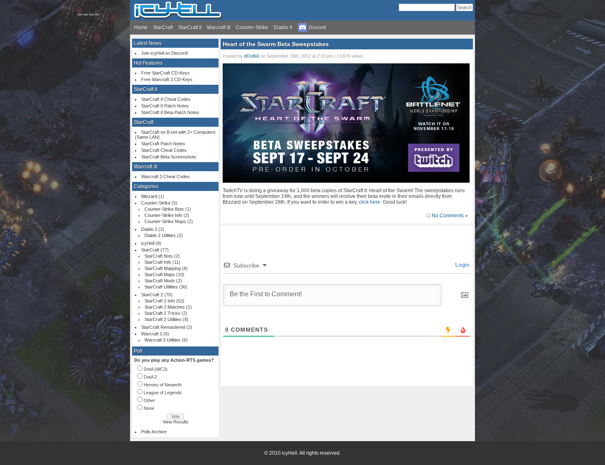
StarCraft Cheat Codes (164, 150)
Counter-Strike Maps (165, 221)
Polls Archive (154, 431)
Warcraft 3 (151, 333)
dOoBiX (251, 55)
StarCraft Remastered (163, 327)
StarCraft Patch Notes (163, 143)
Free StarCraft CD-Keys (165, 72)
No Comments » (450, 216)
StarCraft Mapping (162, 268)
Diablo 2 (149, 229)
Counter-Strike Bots (164, 209)
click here (369, 202)
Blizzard (149, 196)
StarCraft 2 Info (159, 300)
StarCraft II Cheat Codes (166, 99)
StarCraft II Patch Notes (165, 105)
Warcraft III (218, 27)
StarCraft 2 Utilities (163, 319)
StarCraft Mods (159, 280)
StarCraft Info (157, 262)
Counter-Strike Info (163, 215)
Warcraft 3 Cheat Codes (165, 176)
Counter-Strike (252, 27)
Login (462, 264)
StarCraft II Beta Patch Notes (170, 112)
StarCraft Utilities (161, 286)
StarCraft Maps (159, 274)
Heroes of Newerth (163, 384)
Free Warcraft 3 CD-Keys (167, 79)
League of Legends (163, 392)
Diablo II (283, 27)
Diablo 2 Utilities (160, 235)
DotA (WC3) (156, 369)
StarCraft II (190, 27)
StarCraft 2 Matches (164, 307)
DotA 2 (150, 376)
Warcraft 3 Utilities (162, 339)
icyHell (147, 243)
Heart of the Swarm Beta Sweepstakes (276, 44)
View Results (175, 421)
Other (149, 400)
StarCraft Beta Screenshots (168, 156)
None (149, 408)
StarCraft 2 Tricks (162, 313)
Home (141, 27)
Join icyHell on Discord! (164, 53)
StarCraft (163, 27)
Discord (316, 27)
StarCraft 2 (152, 294)
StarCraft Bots (158, 255)
